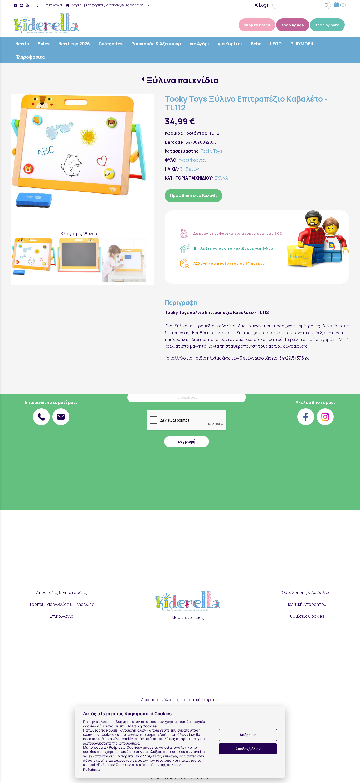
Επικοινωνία (52, 5)
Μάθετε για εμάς (188, 617)
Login (264, 5)
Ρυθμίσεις (92, 769)
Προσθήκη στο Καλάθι (193, 195)
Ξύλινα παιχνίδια (182, 80)
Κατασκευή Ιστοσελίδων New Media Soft (180, 777)
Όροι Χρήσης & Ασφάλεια (306, 592)
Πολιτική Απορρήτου (306, 604)
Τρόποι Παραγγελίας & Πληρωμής (61, 604)
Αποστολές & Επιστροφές (61, 592)
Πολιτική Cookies (142, 726)
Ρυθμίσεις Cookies (306, 616)
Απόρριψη (248, 735)
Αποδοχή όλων (248, 749)
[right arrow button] (138, 161)
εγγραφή (187, 441)
